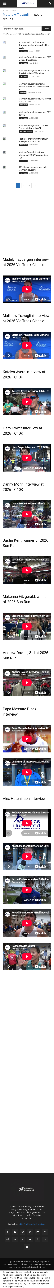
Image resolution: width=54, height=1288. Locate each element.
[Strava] (37, 1239)
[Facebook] (7, 1232)
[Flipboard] (15, 1232)
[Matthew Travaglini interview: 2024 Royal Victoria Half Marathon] (4, 70)
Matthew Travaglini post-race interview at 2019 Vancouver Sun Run (33, 155)
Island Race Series (26, 131)
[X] (45, 1239)
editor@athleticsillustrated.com (32, 1224)
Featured (23, 93)
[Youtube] (27, 1247)
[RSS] (15, 1239)
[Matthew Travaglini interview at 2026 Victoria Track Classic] (4, 57)
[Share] (22, 1239)
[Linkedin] (30, 1232)
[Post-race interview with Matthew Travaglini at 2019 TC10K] (4, 138)
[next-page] (35, 185)
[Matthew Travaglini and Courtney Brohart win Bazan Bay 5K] (4, 125)
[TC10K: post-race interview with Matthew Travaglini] (4, 167)
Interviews (23, 51)
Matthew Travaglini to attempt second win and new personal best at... (34, 87)
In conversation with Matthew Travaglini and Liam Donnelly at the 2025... (34, 45)
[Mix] (37, 1232)
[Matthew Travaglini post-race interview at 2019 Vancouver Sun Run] (4, 152)
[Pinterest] (45, 1232)
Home (5, 10)
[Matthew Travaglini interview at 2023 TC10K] (4, 112)
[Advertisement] (27, 220)
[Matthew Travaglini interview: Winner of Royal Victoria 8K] (4, 98)
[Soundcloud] (30, 1239)
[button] (4, 4)
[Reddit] (7, 1239)
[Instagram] (22, 1232)
